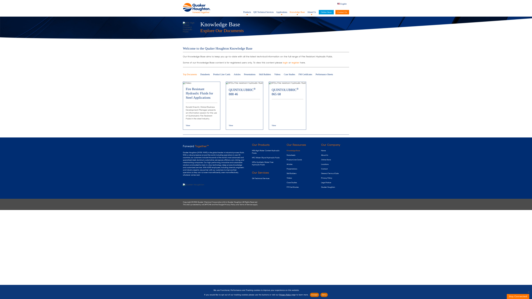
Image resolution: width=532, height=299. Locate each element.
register (295, 62)
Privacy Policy (230, 204)
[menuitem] (343, 4)
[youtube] (330, 202)
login (285, 62)
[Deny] (528, 292)
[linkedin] (326, 202)
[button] (334, 4)
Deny (324, 295)
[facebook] (335, 202)
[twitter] (322, 202)
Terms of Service (246, 204)
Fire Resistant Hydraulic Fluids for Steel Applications (199, 93)
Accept (314, 295)
